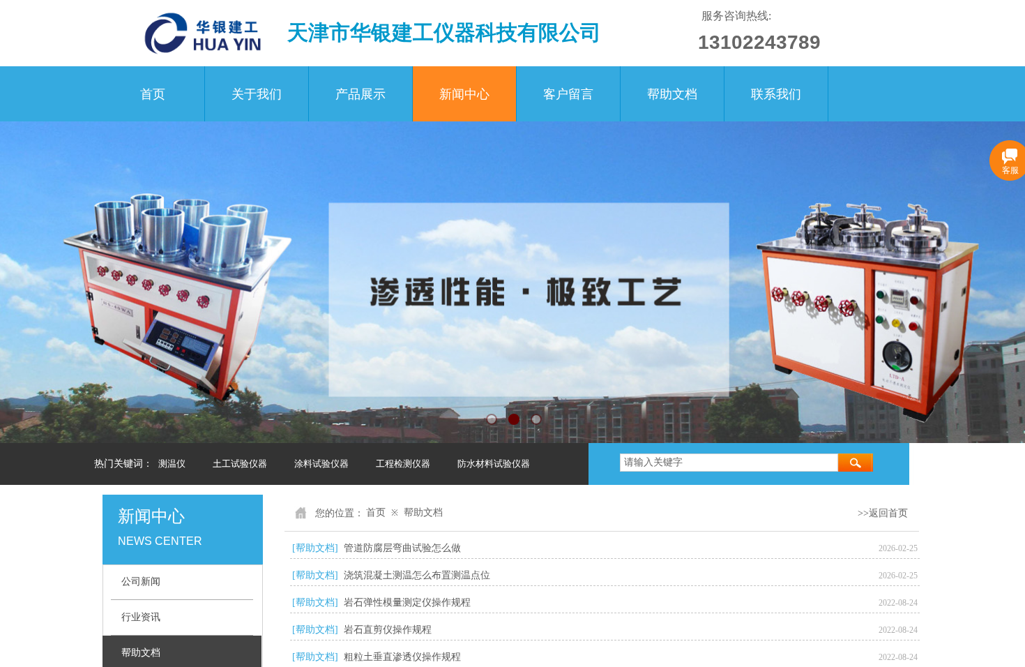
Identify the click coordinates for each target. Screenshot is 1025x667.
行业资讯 (140, 617)
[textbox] (729, 463)
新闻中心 (464, 94)
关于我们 (256, 94)
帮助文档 (672, 94)
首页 (152, 94)
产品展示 (360, 94)
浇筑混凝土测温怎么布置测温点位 (417, 575)
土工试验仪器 (240, 463)
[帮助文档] (315, 548)
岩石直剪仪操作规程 (388, 629)
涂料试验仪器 (321, 463)
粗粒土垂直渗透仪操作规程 (402, 657)
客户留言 (568, 94)
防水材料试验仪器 (493, 463)
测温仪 (171, 463)
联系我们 (776, 94)
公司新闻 (140, 581)
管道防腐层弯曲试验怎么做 (402, 548)
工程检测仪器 (403, 463)
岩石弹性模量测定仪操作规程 (407, 602)
